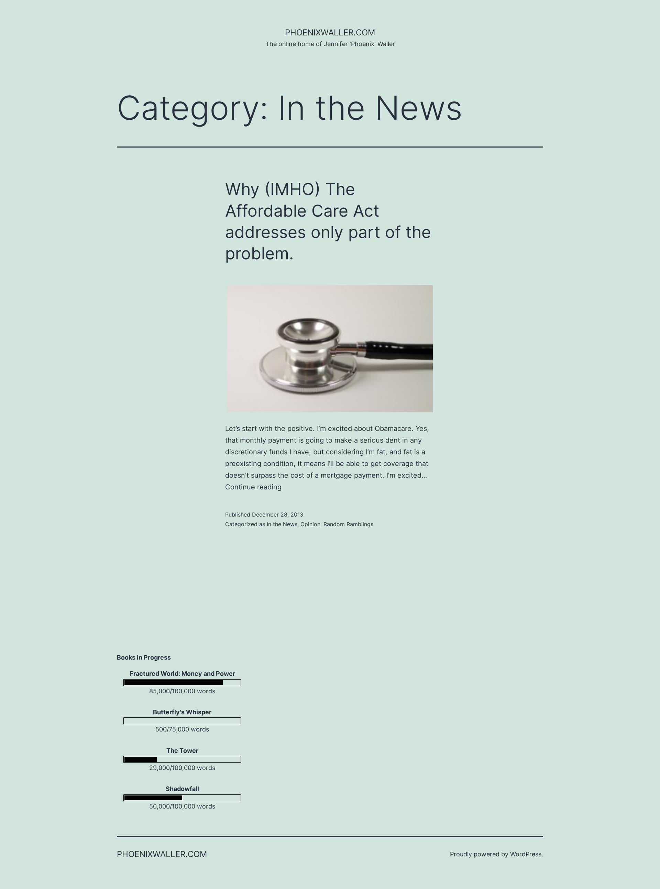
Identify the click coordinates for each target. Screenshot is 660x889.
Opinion (310, 524)
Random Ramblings (348, 524)
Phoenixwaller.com (330, 32)
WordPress (525, 854)
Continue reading (253, 487)
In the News (282, 524)
